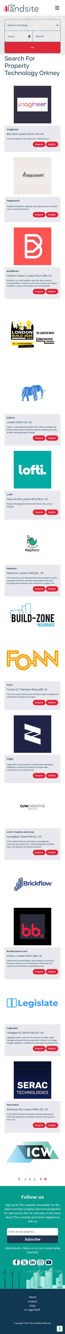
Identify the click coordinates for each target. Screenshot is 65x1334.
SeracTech (13, 1104)
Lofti (9, 494)
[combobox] (32, 22)
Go (32, 47)
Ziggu (10, 758)
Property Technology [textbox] (17, 25)
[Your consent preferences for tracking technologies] (60, 1329)
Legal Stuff (34, 1309)
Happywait (13, 200)
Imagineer (13, 129)
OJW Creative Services (20, 832)
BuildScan (13, 271)
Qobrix (11, 417)
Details (52, 144)
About (32, 1297)
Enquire (39, 144)
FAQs (33, 1305)
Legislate (12, 1028)
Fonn (10, 684)
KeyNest (12, 568)
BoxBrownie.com (17, 951)
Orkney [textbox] (11, 36)
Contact (32, 1301)
